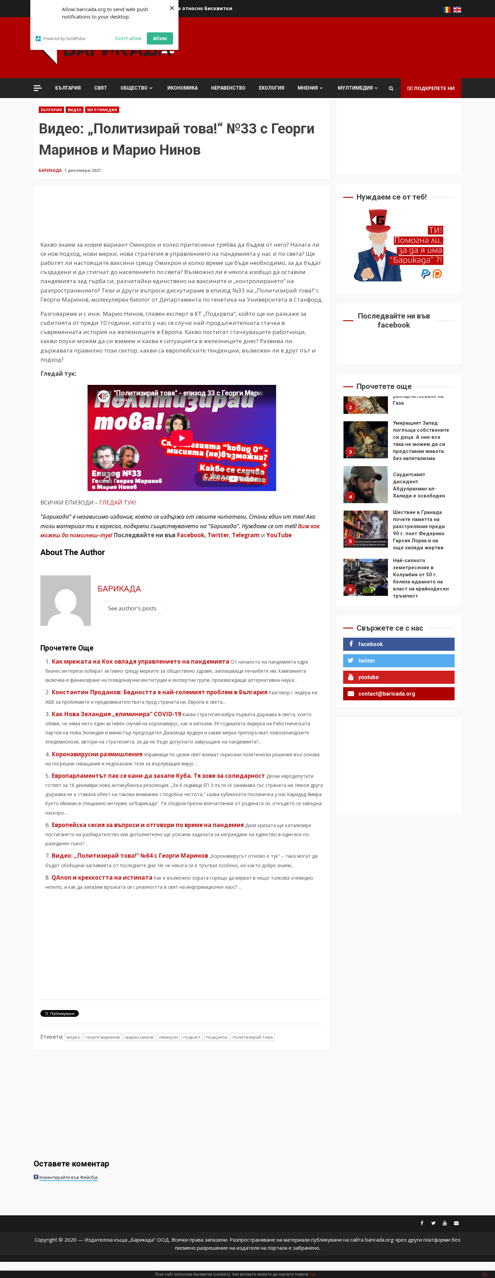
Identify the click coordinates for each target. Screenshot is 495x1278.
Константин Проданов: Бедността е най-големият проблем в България (159, 692)
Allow (160, 38)
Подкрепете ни (434, 88)
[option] (399, 397)
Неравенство (228, 88)
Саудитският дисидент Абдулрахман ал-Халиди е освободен (365, 484)
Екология (271, 88)
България (68, 88)
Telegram (246, 535)
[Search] (391, 88)
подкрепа (216, 1037)
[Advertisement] (338, 47)
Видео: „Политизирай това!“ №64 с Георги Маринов (130, 855)
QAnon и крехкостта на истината (102, 877)
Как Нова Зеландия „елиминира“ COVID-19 (116, 714)
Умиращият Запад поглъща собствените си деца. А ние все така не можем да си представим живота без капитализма (365, 439)
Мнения (308, 88)
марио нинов (139, 1037)
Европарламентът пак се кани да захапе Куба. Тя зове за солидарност (158, 776)
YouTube (279, 535)
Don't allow (128, 38)
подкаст (192, 1037)
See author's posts (132, 608)
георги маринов (103, 1037)
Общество (134, 88)
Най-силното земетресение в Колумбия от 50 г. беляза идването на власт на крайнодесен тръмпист (365, 577)
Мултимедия (355, 88)
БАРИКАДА (51, 170)
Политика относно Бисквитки (194, 8)
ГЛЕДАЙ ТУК (116, 502)
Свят (100, 88)
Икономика (182, 88)
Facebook (189, 535)
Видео (75, 109)
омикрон (168, 1037)
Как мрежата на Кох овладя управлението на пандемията (140, 661)
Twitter (218, 535)
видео (73, 1037)
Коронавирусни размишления (97, 754)
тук (312, 1274)
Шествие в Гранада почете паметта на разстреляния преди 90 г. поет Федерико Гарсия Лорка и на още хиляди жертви (365, 529)
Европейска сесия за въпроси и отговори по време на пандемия (148, 825)
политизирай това (253, 1037)
